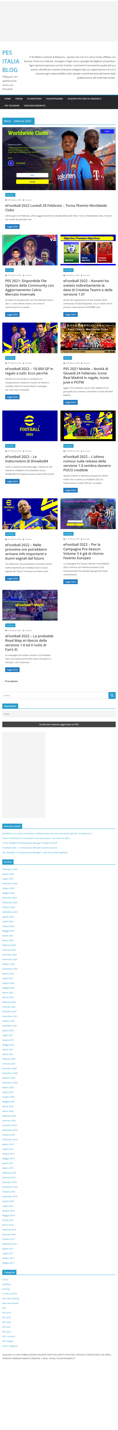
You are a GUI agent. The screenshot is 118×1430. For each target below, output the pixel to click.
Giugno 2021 (8, 1040)
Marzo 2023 (8, 940)
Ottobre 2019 (8, 1134)
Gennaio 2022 (9, 1006)
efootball (10, 195)
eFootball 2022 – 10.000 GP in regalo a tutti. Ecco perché (29, 370)
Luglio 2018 (7, 1206)
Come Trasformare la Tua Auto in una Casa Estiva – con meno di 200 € (36, 838)
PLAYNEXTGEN (34, 98)
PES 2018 (6, 1312)
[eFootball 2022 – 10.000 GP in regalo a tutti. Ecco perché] (30, 338)
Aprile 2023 (7, 935)
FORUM (19, 98)
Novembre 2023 (10, 902)
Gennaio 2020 (9, 1120)
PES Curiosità (8, 1336)
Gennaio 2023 (9, 949)
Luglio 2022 (7, 978)
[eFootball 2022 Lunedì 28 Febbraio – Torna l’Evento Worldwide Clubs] (59, 158)
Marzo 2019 (8, 1168)
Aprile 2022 (7, 992)
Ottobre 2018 (8, 1191)
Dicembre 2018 (9, 1182)
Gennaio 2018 (9, 1234)
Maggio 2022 (8, 987)
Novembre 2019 (10, 1130)
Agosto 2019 (8, 1144)
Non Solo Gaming (10, 1298)
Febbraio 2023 (9, 945)
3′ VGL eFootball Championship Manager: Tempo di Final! (29, 843)
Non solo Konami (10, 1303)
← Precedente (10, 681)
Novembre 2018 (10, 1187)
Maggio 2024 (8, 893)
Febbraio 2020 (9, 1115)
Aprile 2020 (7, 1106)
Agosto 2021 (8, 1030)
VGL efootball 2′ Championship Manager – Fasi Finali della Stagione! (34, 852)
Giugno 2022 (8, 983)
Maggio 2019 (8, 1158)
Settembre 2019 (10, 1139)
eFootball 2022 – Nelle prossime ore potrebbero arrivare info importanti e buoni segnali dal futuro (26, 551)
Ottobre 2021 (8, 1021)
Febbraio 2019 (9, 1172)
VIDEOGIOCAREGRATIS (34, 105)
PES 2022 (6, 1331)
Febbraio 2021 (9, 1059)
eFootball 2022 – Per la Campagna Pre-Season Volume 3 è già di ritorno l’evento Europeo (83, 551)
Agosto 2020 (8, 1087)
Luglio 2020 (7, 1092)
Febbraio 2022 (9, 1002)
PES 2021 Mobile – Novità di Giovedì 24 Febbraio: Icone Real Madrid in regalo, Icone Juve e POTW (86, 375)
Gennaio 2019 (9, 1177)
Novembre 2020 (10, 1073)
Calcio (5, 1279)
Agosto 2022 (8, 973)
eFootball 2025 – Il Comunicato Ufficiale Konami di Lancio (29, 847)
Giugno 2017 (8, 1258)
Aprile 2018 (7, 1220)
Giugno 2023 (8, 926)
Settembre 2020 (10, 1082)
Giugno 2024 (8, 888)
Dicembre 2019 (9, 1125)
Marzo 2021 (8, 1054)
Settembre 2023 (10, 912)
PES (4, 1308)
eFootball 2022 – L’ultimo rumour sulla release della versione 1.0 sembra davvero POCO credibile (87, 463)
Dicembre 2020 (9, 1068)
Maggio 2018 (8, 1215)
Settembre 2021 (10, 1025)
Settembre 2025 (10, 869)
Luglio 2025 (7, 878)
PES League (7, 1341)
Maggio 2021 (8, 1044)
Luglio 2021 (7, 1035)
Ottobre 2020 (8, 1078)
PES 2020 (6, 1322)
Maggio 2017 (8, 1262)
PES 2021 (9, 270)
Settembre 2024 (10, 883)
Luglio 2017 (7, 1253)
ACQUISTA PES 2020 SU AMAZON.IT (85, 98)
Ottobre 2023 (8, 907)
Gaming (6, 1289)
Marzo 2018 (8, 1225)
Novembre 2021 (10, 1016)
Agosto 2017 (8, 1248)
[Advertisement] (59, 21)
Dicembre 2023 (9, 897)
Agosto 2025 (8, 874)
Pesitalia (28, 200)
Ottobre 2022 (8, 964)
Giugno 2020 (8, 1096)
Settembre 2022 (10, 968)
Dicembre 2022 (9, 954)
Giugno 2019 (8, 1153)
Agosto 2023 (8, 916)
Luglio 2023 (7, 921)
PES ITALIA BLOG (10, 61)
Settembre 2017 (10, 1243)
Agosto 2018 (8, 1201)
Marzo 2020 (8, 1111)
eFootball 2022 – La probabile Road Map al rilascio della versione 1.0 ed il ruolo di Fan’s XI (29, 643)
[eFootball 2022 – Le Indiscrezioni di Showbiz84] (30, 426)
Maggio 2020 (8, 1101)
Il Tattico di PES (9, 1293)
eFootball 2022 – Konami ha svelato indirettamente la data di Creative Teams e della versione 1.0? (88, 287)
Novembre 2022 (10, 959)
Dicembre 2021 (9, 1011)
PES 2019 (6, 1317)
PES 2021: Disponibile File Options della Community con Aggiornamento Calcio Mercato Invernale (29, 287)
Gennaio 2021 (9, 1063)
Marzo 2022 (8, 997)
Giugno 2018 (8, 1210)
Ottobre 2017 (8, 1239)
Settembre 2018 (10, 1196)
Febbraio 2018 (9, 1229)
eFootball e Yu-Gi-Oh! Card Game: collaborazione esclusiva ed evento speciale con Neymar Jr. (47, 833)
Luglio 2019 (7, 1149)
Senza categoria (10, 1346)
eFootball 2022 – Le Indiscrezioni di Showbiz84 (26, 458)
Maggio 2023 (8, 931)
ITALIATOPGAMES (54, 98)
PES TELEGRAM (12, 105)
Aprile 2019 (7, 1163)
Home (8, 98)
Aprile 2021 (7, 1049)
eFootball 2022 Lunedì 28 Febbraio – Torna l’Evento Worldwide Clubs (56, 207)
